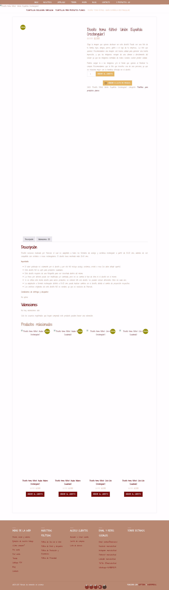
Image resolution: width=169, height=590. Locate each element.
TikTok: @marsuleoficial (107, 563)
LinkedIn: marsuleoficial (107, 559)
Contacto (15, 571)
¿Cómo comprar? (18, 545)
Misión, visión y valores (21, 537)
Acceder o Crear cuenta (79, 537)
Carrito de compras (77, 541)
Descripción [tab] (29, 239)
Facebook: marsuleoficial (107, 546)
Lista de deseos (76, 545)
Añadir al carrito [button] (35, 494)
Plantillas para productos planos (70, 10)
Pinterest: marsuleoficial (107, 554)
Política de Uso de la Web (51, 542)
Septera (141, 585)
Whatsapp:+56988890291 (107, 567)
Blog (13, 567)
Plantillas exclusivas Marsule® (39, 10)
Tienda (14, 558)
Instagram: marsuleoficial (107, 550)
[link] (134, 2)
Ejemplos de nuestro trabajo (22, 541)
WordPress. (152, 585)
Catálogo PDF (17, 562)
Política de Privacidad (48, 558)
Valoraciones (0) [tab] (44, 239)
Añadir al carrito (105, 74)
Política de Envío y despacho (52, 546)
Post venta (16, 554)
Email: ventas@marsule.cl (108, 542)
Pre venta (16, 549)
